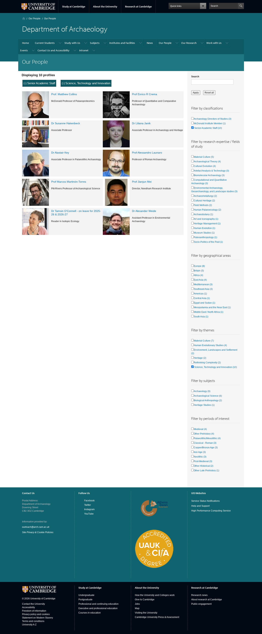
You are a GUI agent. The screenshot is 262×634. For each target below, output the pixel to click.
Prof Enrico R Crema (144, 94)
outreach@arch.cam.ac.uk (35, 527)
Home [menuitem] (25, 43)
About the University (105, 6)
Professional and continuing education (98, 604)
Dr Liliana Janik (141, 123)
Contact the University (33, 604)
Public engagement (201, 604)
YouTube (89, 513)
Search (195, 76)
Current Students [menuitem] (45, 43)
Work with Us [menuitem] (214, 43)
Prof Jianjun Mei (142, 181)
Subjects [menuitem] (95, 43)
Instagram (89, 509)
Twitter (87, 505)
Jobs (137, 604)
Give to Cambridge (144, 599)
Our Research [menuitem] (189, 43)
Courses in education (89, 612)
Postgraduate (85, 599)
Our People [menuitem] (165, 43)
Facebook (89, 500)
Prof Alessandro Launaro (147, 152)
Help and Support (200, 506)
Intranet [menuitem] (83, 50)
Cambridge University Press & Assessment (157, 617)
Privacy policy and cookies (36, 614)
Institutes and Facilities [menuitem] (122, 43)
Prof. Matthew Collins (64, 94)
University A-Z (29, 624)
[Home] (23, 18)
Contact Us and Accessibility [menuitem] (53, 50)
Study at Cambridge (73, 6)
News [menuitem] (150, 43)
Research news (199, 595)
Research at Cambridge (138, 6)
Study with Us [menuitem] (72, 43)
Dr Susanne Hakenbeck (65, 123)
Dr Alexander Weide (144, 210)
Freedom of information (34, 610)
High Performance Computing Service (211, 510)
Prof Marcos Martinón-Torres (68, 181)
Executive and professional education (98, 608)
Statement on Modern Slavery (37, 617)
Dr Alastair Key (60, 152)
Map (137, 608)
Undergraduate (86, 595)
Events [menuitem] (24, 50)
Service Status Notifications (205, 501)
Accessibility (28, 607)
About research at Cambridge (206, 599)
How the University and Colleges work (155, 595)
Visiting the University (146, 612)
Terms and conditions (33, 621)
